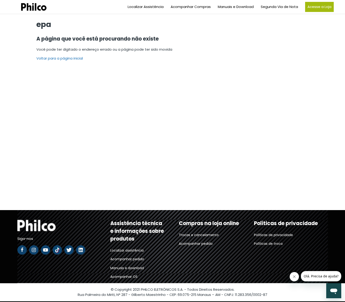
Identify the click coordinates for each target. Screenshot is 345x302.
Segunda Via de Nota (279, 6)
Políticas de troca (268, 243)
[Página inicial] (27, 7)
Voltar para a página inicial (59, 58)
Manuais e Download (236, 6)
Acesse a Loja (319, 6)
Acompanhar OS (124, 276)
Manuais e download (127, 268)
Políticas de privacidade (273, 235)
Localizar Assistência (146, 6)
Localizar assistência (127, 250)
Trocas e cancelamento (199, 235)
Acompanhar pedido (127, 259)
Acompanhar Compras (191, 6)
